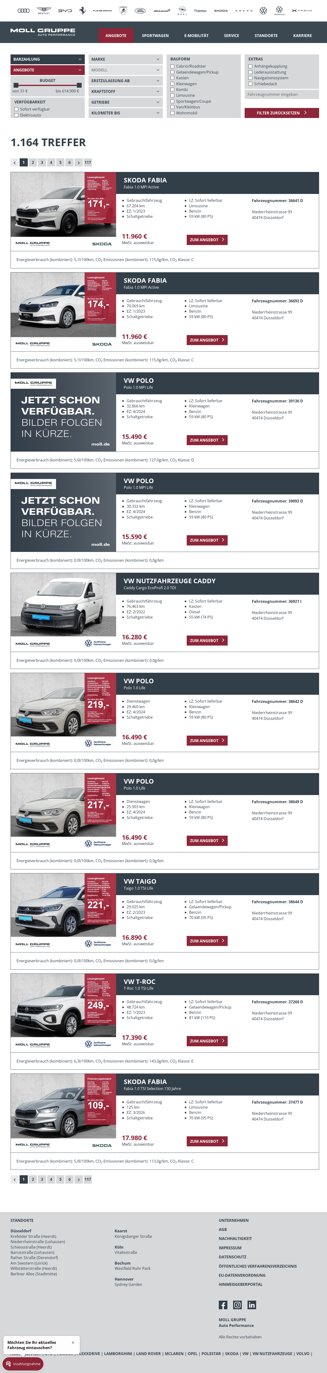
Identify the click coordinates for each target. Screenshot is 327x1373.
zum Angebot (204, 239)
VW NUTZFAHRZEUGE (272, 1353)
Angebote (116, 35)
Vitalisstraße (126, 1252)
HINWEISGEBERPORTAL (241, 1284)
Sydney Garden (128, 1284)
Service (231, 35)
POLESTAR (211, 1353)
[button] (23, 1364)
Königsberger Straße (133, 1236)
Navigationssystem (271, 77)
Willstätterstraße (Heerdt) (34, 1268)
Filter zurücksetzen (279, 113)
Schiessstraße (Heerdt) (31, 1247)
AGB (223, 1229)
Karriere (302, 35)
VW (245, 1353)
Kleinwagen (186, 83)
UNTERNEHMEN (234, 1220)
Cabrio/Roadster (191, 66)
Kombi (182, 89)
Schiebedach (265, 83)
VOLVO (303, 1353)
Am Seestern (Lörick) (29, 1263)
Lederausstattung (270, 72)
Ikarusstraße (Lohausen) (32, 1252)
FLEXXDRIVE (88, 1353)
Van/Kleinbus (188, 107)
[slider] (16, 85)
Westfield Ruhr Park (132, 1268)
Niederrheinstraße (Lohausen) (38, 1241)
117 (88, 162)
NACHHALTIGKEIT (235, 1238)
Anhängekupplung (270, 66)
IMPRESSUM (230, 1247)
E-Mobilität (196, 35)
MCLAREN (174, 1353)
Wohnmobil (186, 113)
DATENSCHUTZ (232, 1257)
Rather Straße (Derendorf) (34, 1257)
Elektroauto (30, 115)
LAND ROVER (148, 1353)
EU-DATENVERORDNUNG (242, 1275)
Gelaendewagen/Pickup (197, 72)
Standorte (266, 35)
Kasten (182, 77)
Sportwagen (155, 35)
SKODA (231, 1353)
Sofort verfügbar (35, 109)
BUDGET (47, 80)
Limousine (185, 95)
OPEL (192, 1353)
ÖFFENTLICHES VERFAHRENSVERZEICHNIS (258, 1266)
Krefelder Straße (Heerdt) (33, 1236)
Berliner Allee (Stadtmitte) (34, 1274)
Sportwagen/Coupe (193, 101)
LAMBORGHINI (118, 1353)
